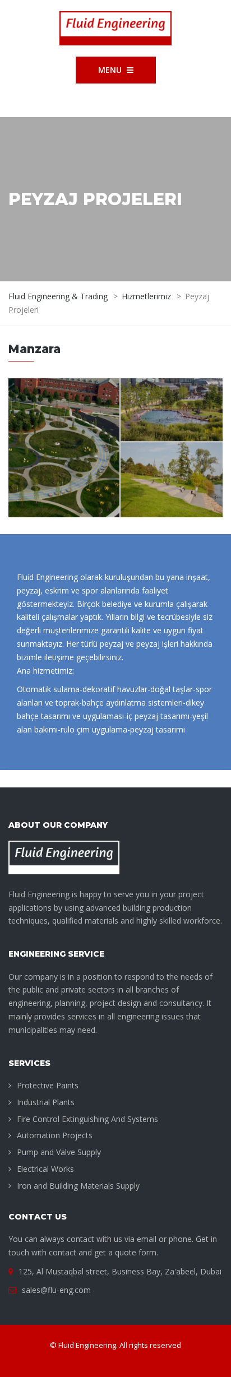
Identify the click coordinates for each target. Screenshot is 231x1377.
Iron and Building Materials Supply (78, 1185)
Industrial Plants (46, 1102)
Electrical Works (45, 1168)
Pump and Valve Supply (59, 1152)
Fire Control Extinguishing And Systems (87, 1119)
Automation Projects (55, 1135)
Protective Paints (47, 1085)
